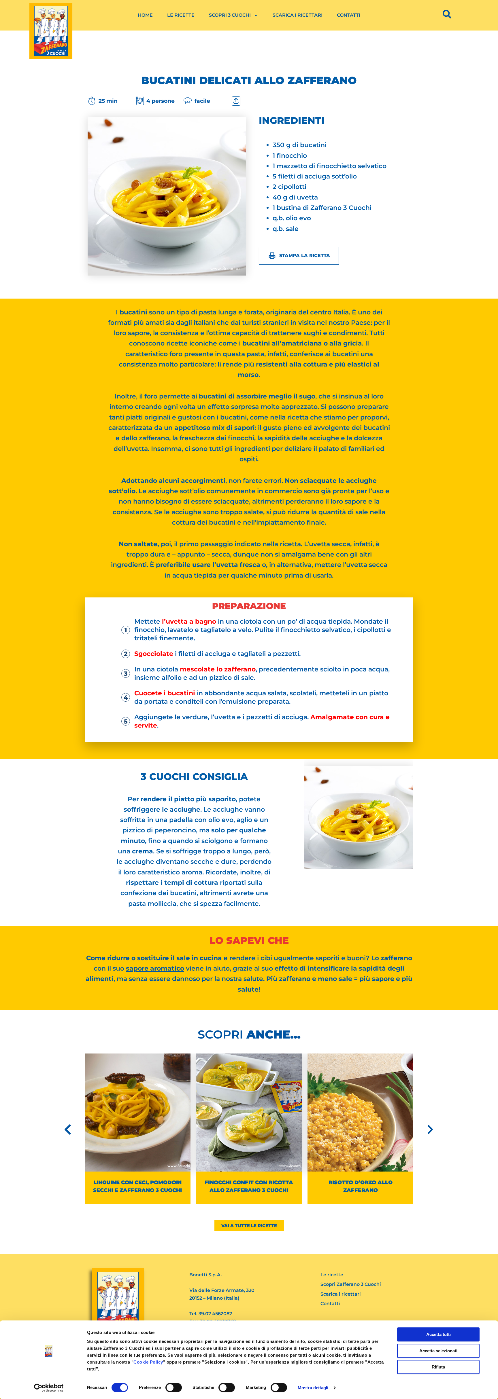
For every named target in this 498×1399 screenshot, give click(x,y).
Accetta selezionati (438, 1350)
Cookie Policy (148, 1362)
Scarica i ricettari (297, 15)
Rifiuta (438, 1366)
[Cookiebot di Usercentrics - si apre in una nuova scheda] (49, 1387)
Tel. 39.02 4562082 (210, 1313)
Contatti (348, 15)
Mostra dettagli (313, 1387)
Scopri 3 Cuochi (230, 15)
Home (145, 15)
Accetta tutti (438, 1334)
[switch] (173, 1387)
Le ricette (181, 15)
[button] (68, 1129)
